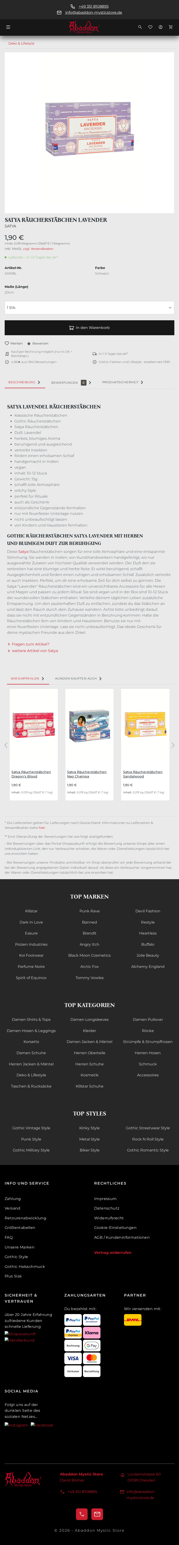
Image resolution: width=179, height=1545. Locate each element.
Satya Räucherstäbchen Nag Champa (87, 774)
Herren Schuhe (89, 1064)
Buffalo (147, 944)
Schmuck (148, 1064)
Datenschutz (106, 1208)
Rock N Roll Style (148, 1139)
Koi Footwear (31, 955)
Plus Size (13, 1276)
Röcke (148, 1031)
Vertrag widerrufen (112, 1252)
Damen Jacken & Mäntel (89, 1041)
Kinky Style (89, 1128)
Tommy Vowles (90, 978)
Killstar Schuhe (89, 1086)
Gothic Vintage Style (31, 1128)
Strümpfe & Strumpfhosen (148, 1041)
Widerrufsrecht (109, 1218)
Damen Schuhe (31, 1053)
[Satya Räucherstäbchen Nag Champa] (89, 725)
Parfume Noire (31, 966)
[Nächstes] (173, 744)
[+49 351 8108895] (82, 1514)
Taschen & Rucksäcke (31, 1086)
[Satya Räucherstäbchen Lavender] (89, 128)
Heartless (148, 933)
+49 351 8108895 (94, 6)
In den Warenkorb (93, 327)
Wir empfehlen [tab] (25, 678)
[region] (89, 132)
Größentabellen (20, 1227)
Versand (13, 1208)
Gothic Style (16, 1257)
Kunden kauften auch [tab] (76, 678)
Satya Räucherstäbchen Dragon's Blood (31, 774)
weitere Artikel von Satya (35, 651)
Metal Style (89, 1139)
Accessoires (148, 1075)
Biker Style (90, 1150)
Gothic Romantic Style (148, 1150)
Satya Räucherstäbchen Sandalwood (143, 774)
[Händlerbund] (19, 1340)
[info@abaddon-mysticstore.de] (97, 1514)
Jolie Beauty (148, 955)
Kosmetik (90, 1075)
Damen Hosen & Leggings (31, 1031)
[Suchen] (140, 27)
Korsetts (31, 1041)
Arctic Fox (89, 966)
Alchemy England (148, 966)
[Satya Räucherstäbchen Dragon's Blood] (34, 725)
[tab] (25, 382)
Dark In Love (31, 922)
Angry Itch (89, 944)
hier (42, 828)
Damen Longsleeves (89, 1019)
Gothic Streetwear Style (148, 1128)
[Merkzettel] (150, 27)
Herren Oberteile (89, 1053)
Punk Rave (89, 911)
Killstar (31, 911)
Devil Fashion (147, 911)
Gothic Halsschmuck (25, 1266)
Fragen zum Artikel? (30, 644)
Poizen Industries (31, 944)
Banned (89, 922)
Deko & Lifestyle (31, 1075)
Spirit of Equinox (31, 978)
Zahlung (13, 1198)
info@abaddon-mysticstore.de (93, 12)
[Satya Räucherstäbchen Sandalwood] (145, 725)
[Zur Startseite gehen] (89, 27)
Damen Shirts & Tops (31, 1019)
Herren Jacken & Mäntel (31, 1064)
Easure (31, 933)
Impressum (105, 1198)
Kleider (89, 1031)
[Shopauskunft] (20, 1334)
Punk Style (31, 1139)
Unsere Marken (19, 1247)
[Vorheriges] (5, 744)
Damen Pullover (148, 1019)
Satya (10, 226)
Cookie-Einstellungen (115, 1227)
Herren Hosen (148, 1053)
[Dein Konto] (161, 27)
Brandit (89, 933)
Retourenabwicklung (25, 1218)
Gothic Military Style (31, 1150)
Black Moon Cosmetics (89, 955)
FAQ (9, 1237)
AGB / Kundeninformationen (122, 1237)
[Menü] (8, 27)
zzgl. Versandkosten (38, 249)
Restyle (148, 922)
